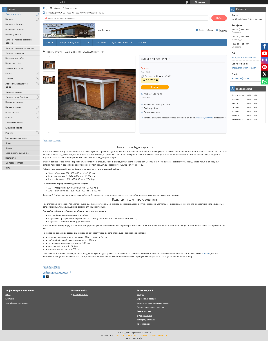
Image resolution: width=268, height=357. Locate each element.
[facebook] (44, 277)
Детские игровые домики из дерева (18, 41)
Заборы (9, 78)
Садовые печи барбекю (16, 97)
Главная (49, 42)
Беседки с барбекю (14, 24)
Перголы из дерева (14, 29)
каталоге (206, 253)
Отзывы (9, 147)
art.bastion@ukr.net (241, 78)
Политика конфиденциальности (153, 335)
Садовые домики (13, 92)
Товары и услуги (13, 14)
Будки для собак (13, 63)
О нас (8, 143)
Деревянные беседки (146, 298)
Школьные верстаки (14, 127)
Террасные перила (14, 122)
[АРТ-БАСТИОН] (69, 30)
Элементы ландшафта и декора (16, 85)
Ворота (8, 73)
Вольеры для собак (14, 58)
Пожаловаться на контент (126, 335)
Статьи (8, 167)
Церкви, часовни (13, 107)
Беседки (9, 19)
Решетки (9, 132)
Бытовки (9, 117)
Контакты (101, 42)
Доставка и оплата (14, 162)
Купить (154, 87)
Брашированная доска (16, 138)
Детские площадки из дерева (19, 48)
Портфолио (10, 157)
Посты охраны (12, 112)
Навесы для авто (13, 34)
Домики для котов (14, 68)
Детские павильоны (14, 53)
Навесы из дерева (14, 102)
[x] (47, 277)
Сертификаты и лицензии (17, 152)
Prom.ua (147, 332)
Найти (219, 18)
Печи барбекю (143, 324)
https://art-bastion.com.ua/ (244, 57)
